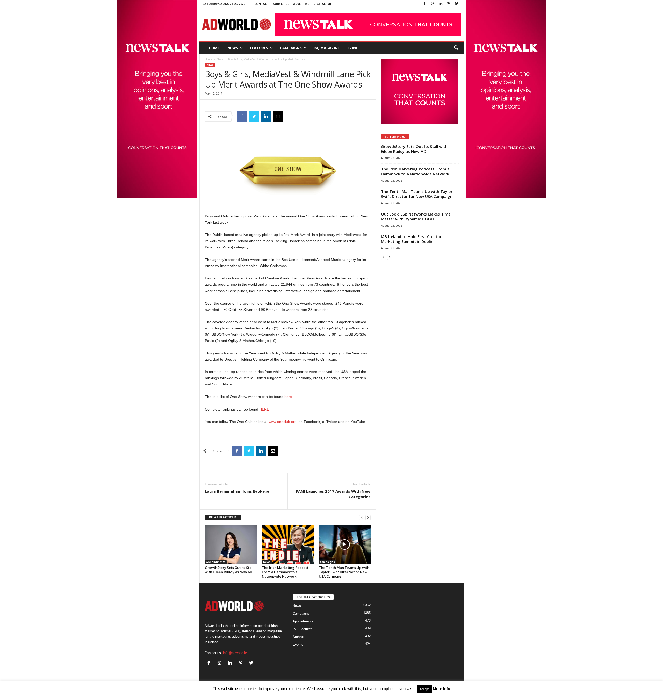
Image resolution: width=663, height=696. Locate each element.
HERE (264, 409)
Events (298, 645)
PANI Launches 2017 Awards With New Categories (333, 494)
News (232, 47)
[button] (456, 48)
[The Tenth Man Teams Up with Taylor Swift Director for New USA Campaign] (345, 544)
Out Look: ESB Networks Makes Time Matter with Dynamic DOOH (416, 216)
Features (259, 47)
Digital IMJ (322, 4)
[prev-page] (361, 517)
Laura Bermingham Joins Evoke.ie (237, 491)
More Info (441, 688)
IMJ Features (303, 629)
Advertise (301, 4)
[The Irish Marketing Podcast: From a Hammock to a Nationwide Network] (288, 544)
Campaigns (291, 47)
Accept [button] (424, 689)
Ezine (353, 47)
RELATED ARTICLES (223, 517)
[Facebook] (425, 4)
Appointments (215, 562)
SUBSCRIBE (281, 4)
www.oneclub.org (283, 422)
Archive (298, 637)
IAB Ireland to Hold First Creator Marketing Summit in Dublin (411, 239)
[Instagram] (433, 4)
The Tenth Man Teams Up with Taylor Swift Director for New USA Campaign (344, 572)
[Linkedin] (441, 4)
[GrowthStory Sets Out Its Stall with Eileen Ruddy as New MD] (231, 544)
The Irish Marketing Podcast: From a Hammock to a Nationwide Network (285, 572)
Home (214, 47)
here (288, 396)
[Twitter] (457, 4)
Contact (261, 4)
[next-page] (368, 517)
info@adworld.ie (235, 653)
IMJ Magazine (327, 47)
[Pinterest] (449, 4)
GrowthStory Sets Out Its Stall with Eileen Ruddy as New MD (229, 569)
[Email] (278, 116)
